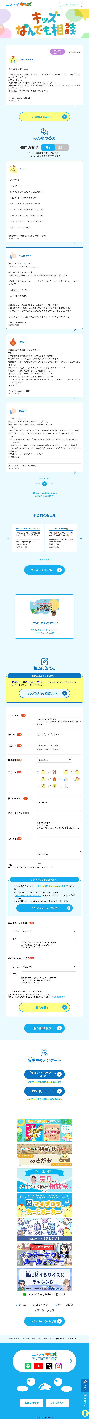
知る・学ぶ (41, 1304)
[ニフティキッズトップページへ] (19, 4)
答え (14, 938)
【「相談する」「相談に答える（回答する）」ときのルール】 (35, 682)
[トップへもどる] (85, 1413)
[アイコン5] (42, 779)
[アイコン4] (76, 772)
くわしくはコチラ (58, 997)
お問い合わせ (32, 1402)
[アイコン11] (65, 786)
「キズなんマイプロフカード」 (28, 895)
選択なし (58, 734)
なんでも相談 (24, 1338)
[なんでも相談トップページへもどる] (44, 23)
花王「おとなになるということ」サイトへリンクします (44, 631)
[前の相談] (8, 538)
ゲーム (22, 1304)
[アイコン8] (76, 779)
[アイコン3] (65, 772)
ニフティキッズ (11, 1338)
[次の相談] (81, 538)
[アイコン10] (53, 786)
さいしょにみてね (71, 4)
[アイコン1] (42, 772)
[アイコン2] (53, 772)
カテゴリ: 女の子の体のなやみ (43, 1338)
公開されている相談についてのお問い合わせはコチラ (44, 494)
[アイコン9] (42, 786)
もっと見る (44, 559)
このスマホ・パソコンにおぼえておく (27, 991)
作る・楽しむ (65, 1304)
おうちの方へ (57, 1402)
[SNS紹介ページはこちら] (44, 1361)
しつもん (16, 931)
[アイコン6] (53, 779)
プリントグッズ (45, 1310)
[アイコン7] (65, 779)
